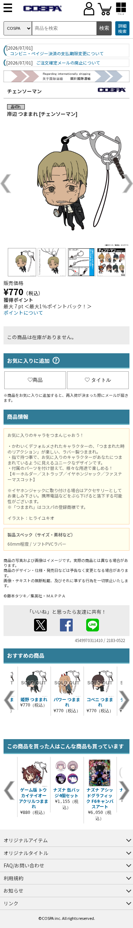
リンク (11, 903)
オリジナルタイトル (26, 852)
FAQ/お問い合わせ (24, 865)
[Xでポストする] (40, 629)
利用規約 (13, 878)
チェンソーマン (24, 91)
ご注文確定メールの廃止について (68, 63)
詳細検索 (122, 28)
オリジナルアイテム (26, 840)
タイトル (101, 380)
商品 (38, 380)
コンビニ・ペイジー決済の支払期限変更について (57, 53)
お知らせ (13, 890)
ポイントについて (23, 312)
